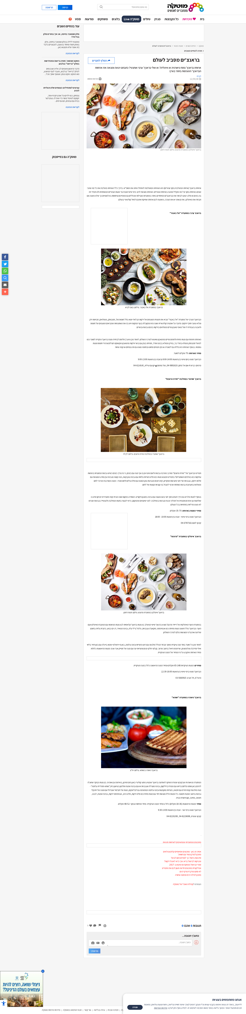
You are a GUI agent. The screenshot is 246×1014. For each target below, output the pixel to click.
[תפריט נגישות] (3, 1003)
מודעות (89, 19)
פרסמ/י (94, 951)
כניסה (65, 7)
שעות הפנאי (178, 46)
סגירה (135, 1007)
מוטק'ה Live (131, 19)
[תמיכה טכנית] (70, 19)
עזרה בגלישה (99, 1009)
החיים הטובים (191, 46)
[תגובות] (94, 925)
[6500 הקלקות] (21, 989)
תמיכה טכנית (113, 1009)
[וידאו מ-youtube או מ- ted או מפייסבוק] (98, 943)
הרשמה (49, 7)
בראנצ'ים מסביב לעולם (161, 46)
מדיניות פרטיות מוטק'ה (51, 1009)
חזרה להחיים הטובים (193, 50)
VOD (78, 19)
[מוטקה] (185, 7)
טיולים (146, 19)
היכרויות (187, 19)
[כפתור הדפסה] (104, 925)
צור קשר (87, 1009)
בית (202, 19)
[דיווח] (99, 925)
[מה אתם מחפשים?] (5, 278)
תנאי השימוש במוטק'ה (72, 1009)
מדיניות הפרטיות (160, 1007)
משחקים (103, 19)
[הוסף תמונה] (92, 942)
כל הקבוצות (172, 19)
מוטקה (201, 46)
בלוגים (116, 19)
